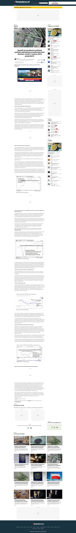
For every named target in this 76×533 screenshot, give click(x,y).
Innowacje (40, 5)
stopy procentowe (34, 407)
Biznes (21, 5)
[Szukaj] (38, 3)
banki (19, 407)
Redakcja (42, 528)
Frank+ (49, 5)
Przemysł (44, 5)
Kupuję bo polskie (36, 5)
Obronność (32, 5)
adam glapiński (16, 407)
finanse (22, 407)
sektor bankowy (29, 407)
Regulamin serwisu (32, 531)
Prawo (23, 5)
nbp (24, 407)
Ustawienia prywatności (43, 531)
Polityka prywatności (37, 531)
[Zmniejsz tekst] (43, 62)
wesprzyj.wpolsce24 (18, 401)
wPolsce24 (29, 400)
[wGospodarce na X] (54, 427)
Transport (26, 5)
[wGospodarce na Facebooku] (52, 427)
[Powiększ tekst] (42, 62)
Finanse (18, 5)
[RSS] (57, 427)
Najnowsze (15, 5)
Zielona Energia (53, 5)
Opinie (56, 5)
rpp (25, 407)
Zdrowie (47, 5)
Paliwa (29, 5)
